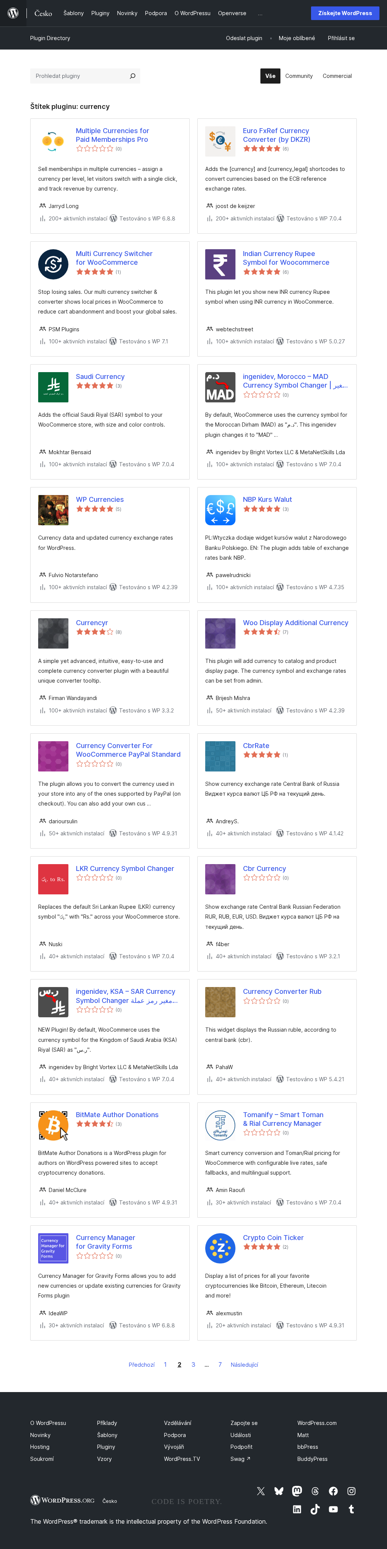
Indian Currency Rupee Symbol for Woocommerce (286, 258)
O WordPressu (48, 1423)
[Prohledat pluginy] (132, 76)
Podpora (175, 1435)
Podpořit (241, 1446)
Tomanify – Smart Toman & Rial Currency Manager (283, 1119)
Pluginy (106, 1446)
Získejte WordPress (345, 13)
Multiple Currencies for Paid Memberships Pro (112, 135)
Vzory (104, 1459)
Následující (244, 1364)
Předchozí (142, 1364)
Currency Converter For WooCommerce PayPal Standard (128, 750)
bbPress (307, 1446)
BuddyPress (312, 1459)
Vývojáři (174, 1446)
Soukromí (42, 1459)
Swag (241, 1459)
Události (241, 1435)
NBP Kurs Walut (267, 499)
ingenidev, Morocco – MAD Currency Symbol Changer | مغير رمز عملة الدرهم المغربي (294, 381)
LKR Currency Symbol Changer (125, 868)
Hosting (40, 1446)
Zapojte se (244, 1423)
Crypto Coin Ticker (273, 1238)
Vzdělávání (177, 1423)
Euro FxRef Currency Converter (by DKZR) (277, 135)
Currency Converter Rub (282, 991)
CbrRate (256, 746)
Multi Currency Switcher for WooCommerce (114, 258)
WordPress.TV (182, 1459)
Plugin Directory (50, 38)
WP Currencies (100, 499)
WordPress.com (317, 1423)
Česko (109, 1501)
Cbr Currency (264, 868)
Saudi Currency (100, 376)
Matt (303, 1435)
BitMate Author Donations (117, 1115)
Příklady (107, 1423)
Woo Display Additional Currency (295, 623)
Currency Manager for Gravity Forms (105, 1242)
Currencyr (92, 623)
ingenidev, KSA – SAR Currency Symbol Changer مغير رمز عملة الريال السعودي (125, 996)
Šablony (107, 1435)
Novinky (40, 1435)
